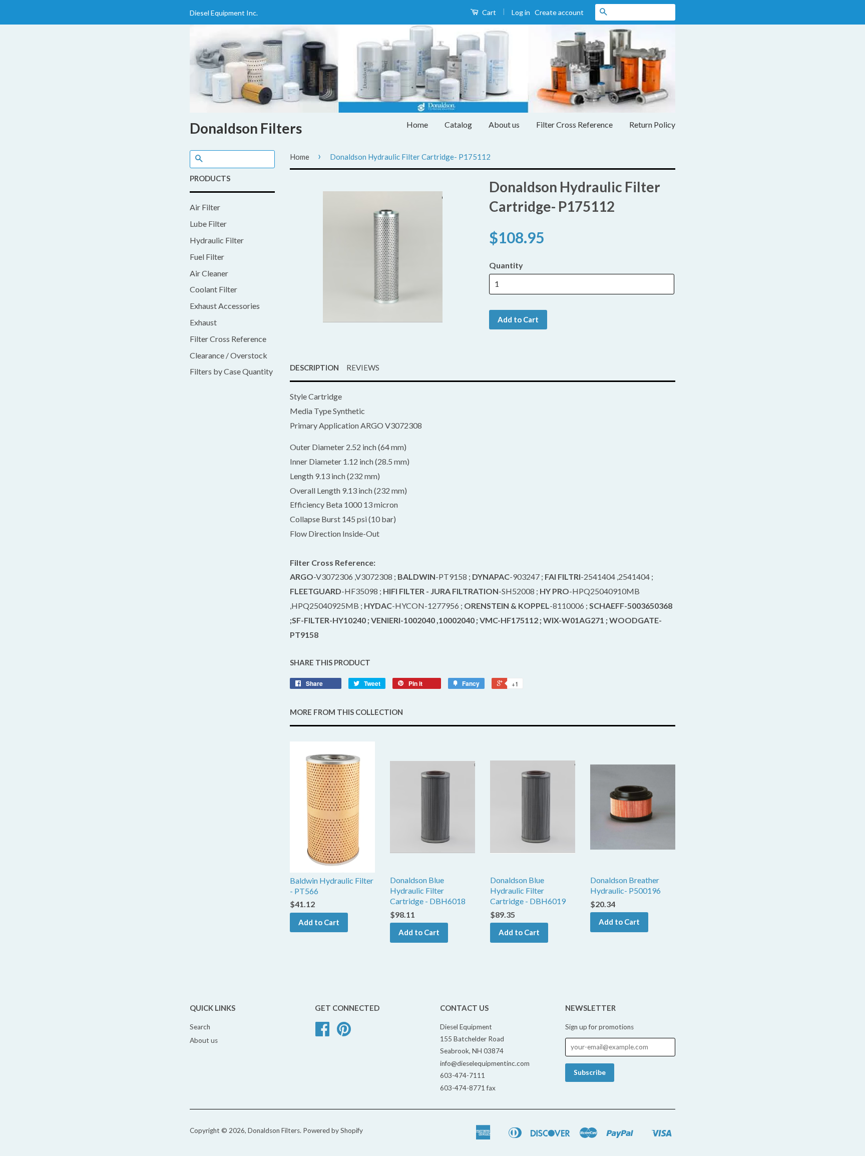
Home (417, 124)
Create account (559, 12)
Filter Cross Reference (574, 124)
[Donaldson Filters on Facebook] (322, 1032)
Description (314, 367)
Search (200, 1027)
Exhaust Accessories (225, 305)
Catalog (458, 124)
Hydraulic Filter (217, 240)
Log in (521, 12)
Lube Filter (208, 223)
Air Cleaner (209, 273)
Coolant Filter (213, 289)
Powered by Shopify (333, 1130)
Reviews (362, 367)
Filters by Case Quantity (231, 371)
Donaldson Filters (246, 128)
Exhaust (203, 322)
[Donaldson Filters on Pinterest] (343, 1032)
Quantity (506, 265)
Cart (488, 12)
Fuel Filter (207, 256)
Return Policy (652, 124)
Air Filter (205, 207)
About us (504, 124)
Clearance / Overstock (228, 355)
